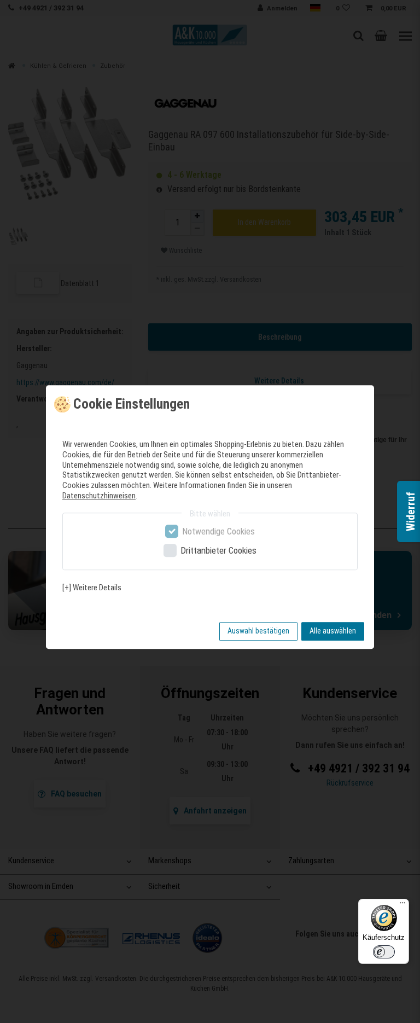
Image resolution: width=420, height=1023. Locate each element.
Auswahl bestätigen (258, 630)
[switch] (384, 951)
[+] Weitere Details (91, 587)
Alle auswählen (333, 630)
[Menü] (402, 905)
